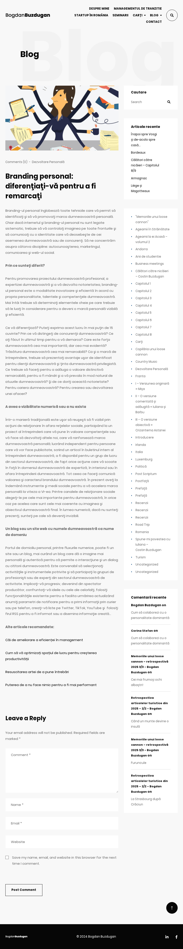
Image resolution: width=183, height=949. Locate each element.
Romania (142, 532)
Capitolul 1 (143, 284)
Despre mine (99, 8)
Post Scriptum (146, 474)
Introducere (144, 437)
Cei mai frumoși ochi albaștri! (146, 682)
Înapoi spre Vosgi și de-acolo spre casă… (144, 139)
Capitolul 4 (143, 305)
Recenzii (141, 503)
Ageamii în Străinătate (152, 229)
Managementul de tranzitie (138, 8)
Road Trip (142, 525)
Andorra (141, 249)
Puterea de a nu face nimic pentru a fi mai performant (51, 684)
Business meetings (149, 264)
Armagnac (139, 178)
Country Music (146, 362)
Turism (140, 557)
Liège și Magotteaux (140, 188)
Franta (140, 376)
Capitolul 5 (143, 313)
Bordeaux (138, 152)
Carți (137, 15)
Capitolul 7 (143, 327)
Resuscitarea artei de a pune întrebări (37, 671)
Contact (154, 22)
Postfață (142, 481)
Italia (139, 452)
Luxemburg (143, 459)
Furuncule (138, 763)
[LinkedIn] (166, 937)
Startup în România (91, 15)
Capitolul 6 (143, 320)
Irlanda (140, 445)
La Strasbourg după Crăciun (146, 802)
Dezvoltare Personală (48, 162)
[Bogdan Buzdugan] (27, 15)
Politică (141, 466)
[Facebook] (176, 937)
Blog (154, 15)
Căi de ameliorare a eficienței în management (44, 640)
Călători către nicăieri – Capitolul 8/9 (145, 165)
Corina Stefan (142, 631)
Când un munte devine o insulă (150, 724)
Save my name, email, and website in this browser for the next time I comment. (64, 860)
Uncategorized (146, 564)
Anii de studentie (148, 256)
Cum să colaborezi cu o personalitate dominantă (150, 615)
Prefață (141, 488)
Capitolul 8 (143, 335)
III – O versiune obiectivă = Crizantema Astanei (150, 424)
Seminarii (120, 15)
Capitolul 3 (143, 298)
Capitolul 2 (143, 291)
